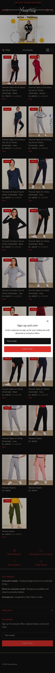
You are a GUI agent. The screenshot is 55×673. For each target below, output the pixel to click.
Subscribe (27, 349)
